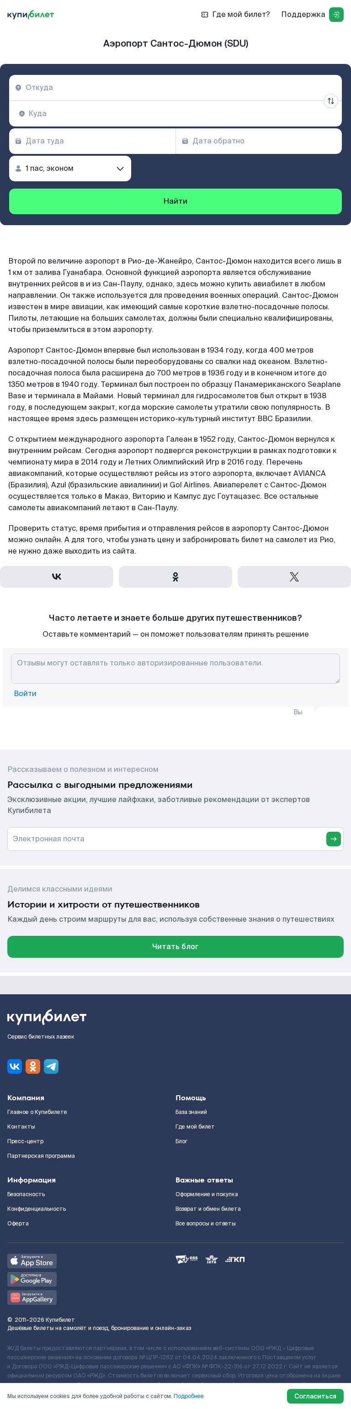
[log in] (336, 14)
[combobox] (175, 87)
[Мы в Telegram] (51, 1066)
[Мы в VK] (14, 1066)
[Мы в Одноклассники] (33, 1066)
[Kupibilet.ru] (30, 15)
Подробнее (189, 1396)
